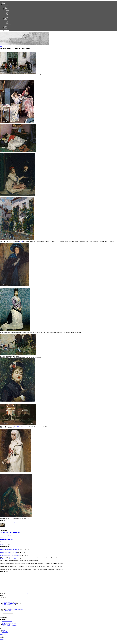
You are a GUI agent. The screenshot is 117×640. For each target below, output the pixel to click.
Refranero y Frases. (8, 24)
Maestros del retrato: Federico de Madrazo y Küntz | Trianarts (11, 549)
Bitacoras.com (4, 544)
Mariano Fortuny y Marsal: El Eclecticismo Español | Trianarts (11, 555)
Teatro (7, 25)
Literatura (5, 19)
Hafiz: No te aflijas (8, 610)
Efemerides (5, 6)
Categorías (3, 4)
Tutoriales (5, 28)
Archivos (1, 617)
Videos (7, 17)
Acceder (3, 630)
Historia (5, 18)
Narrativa (7, 20)
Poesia (7, 22)
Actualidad (7, 10)
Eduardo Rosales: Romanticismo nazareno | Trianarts (10, 561)
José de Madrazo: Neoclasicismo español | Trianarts (9, 552)
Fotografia (7, 12)
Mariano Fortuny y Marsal (52, 78)
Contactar (3, 2)
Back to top (2, 639)
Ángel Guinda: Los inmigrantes (6, 604)
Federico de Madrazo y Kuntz (39, 78)
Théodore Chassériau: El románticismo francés (16, 607)
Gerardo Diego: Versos (8, 608)
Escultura (5, 7)
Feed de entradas (4, 631)
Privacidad (3, 3)
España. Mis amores (9, 11)
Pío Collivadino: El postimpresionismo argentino (9, 603)
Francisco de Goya (17, 426)
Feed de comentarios (5, 632)
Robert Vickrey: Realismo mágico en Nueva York (9, 601)
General (5, 9)
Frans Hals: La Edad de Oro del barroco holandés (9, 625)
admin (1, 528)
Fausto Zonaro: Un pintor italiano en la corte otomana (10, 535)
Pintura (5, 27)
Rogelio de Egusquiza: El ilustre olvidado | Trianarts (9, 558)
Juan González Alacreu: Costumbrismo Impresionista (10, 532)
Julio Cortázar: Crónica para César (7, 621)
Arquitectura (6, 5)
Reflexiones (7, 23)
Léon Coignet (21, 241)
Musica (7, 14)
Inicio (3, 1)
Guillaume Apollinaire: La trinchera (7, 602)
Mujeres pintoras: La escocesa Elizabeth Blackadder (15, 609)
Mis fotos (5, 26)
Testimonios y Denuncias (9, 16)
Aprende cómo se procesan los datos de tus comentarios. (21, 593)
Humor (7, 13)
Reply (1, 544)
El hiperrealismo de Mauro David (6, 539)
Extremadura (6, 8)
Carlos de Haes (75, 122)
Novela (7, 21)
